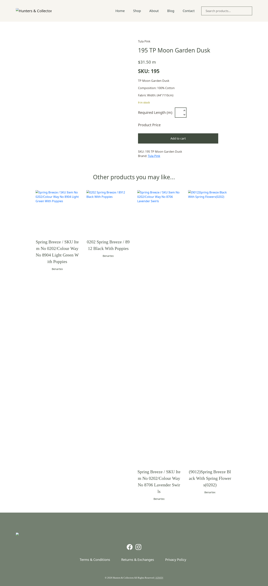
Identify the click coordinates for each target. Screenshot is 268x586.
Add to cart (178, 138)
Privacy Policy (175, 559)
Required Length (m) (155, 112)
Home (120, 11)
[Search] (248, 11)
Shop (137, 11)
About (154, 11)
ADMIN (159, 577)
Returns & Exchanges (137, 559)
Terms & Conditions (95, 559)
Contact (189, 11)
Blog (170, 11)
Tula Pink (154, 156)
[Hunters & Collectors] (34, 11)
